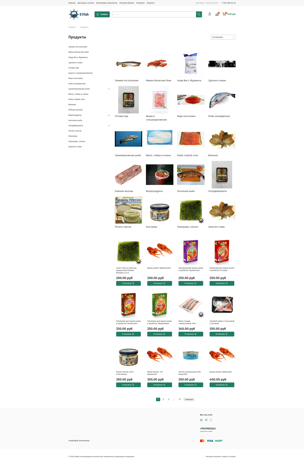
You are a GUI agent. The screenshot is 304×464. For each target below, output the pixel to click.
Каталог (104, 14)
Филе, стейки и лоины (78, 94)
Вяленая (72, 104)
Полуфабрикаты (75, 125)
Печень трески (75, 131)
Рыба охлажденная (77, 83)
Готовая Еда (73, 68)
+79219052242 (208, 428)
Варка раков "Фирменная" (159, 268)
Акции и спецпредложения (80, 73)
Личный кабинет (126, 3)
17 (180, 399)
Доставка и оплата (86, 3)
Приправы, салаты (76, 141)
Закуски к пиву (75, 146)
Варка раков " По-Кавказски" (155, 373)
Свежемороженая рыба (79, 89)
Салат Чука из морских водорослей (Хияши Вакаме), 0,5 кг (126, 270)
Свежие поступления (77, 47)
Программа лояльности (106, 3)
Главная (72, 3)
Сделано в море (75, 62)
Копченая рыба (75, 120)
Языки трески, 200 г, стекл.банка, (125, 373)
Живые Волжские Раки (78, 52)
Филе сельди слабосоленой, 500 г (187, 322)
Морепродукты (75, 115)
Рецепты (150, 3)
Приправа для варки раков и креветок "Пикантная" (128, 322)
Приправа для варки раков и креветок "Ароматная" (190, 269)
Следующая (189, 399)
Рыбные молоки (75, 110)
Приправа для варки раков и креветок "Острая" (222, 269)
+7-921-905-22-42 (229, 3)
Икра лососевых (75, 78)
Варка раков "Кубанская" (221, 372)
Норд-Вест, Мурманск (78, 57)
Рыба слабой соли (76, 99)
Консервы (72, 136)
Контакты (140, 3)
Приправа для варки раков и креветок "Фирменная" (159, 322)
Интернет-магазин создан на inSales (221, 457)
